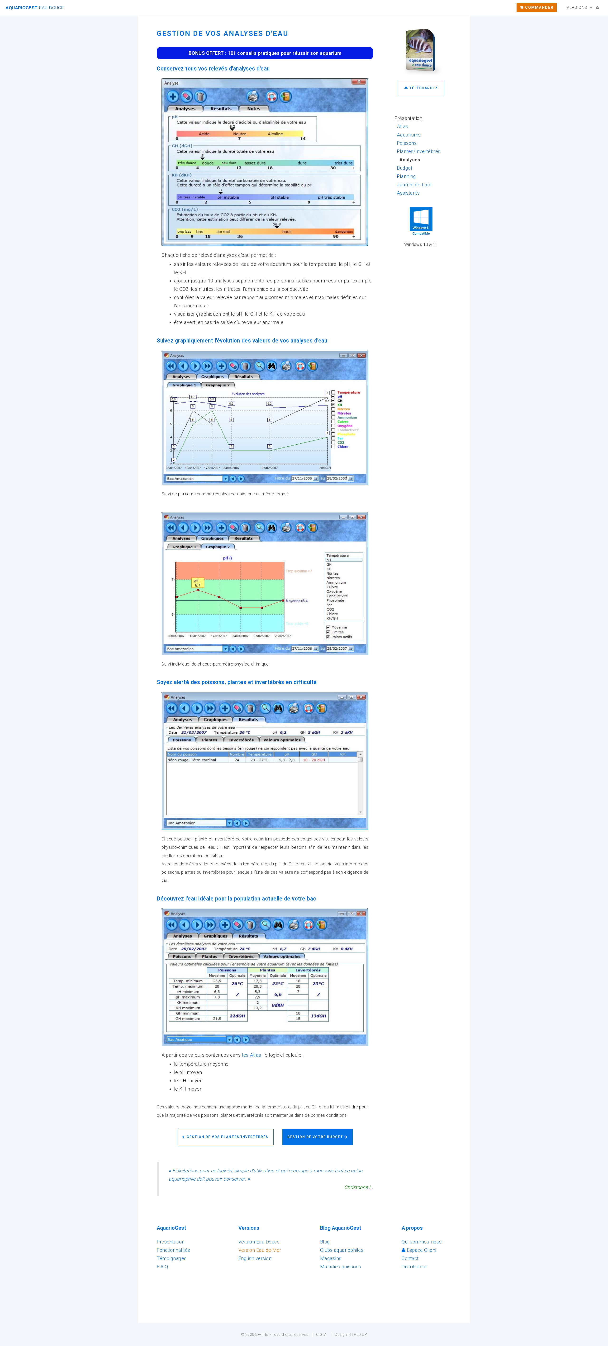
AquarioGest (35, 7)
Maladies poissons (340, 1267)
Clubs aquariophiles (342, 1250)
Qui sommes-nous (422, 1242)
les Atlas (251, 1055)
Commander (539, 7)
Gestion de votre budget (315, 1137)
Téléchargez (423, 88)
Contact (410, 1258)
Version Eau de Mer (259, 1250)
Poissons (407, 143)
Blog (325, 1242)
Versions (577, 7)
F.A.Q (162, 1267)
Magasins (331, 1258)
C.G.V (321, 1334)
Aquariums (409, 135)
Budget (404, 168)
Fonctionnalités (173, 1250)
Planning (406, 176)
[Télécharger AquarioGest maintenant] (421, 76)
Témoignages (172, 1258)
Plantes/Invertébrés (419, 151)
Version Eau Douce (259, 1242)
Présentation (171, 1242)
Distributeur (414, 1267)
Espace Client (421, 1250)
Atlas (402, 126)
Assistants (408, 193)
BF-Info (262, 1334)
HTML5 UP (358, 1334)
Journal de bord (414, 185)
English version (255, 1258)
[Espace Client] (597, 7)
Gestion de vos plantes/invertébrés (226, 1137)
